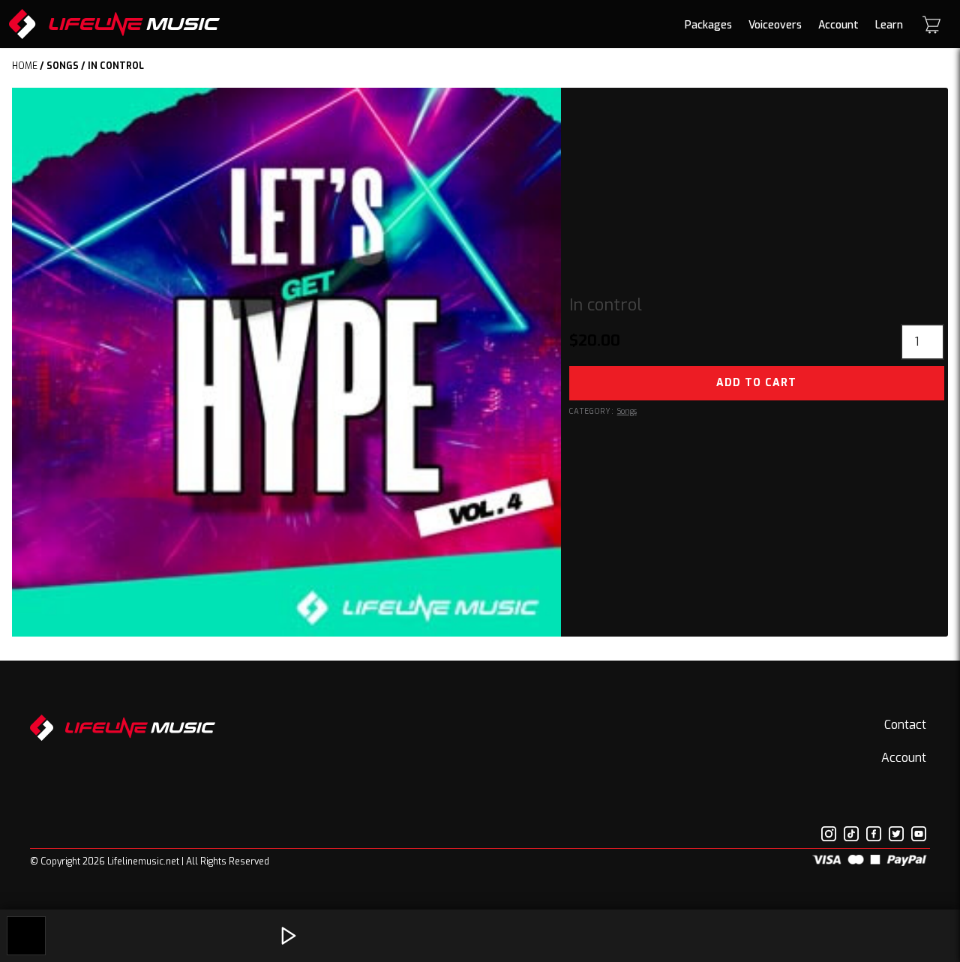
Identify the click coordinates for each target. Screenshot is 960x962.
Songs (62, 66)
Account (838, 25)
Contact (905, 725)
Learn (889, 25)
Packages (708, 25)
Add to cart (756, 383)
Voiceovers (775, 25)
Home (25, 66)
